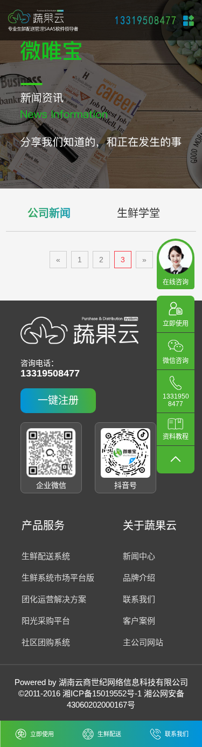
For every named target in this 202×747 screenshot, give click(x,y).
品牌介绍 (139, 577)
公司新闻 (49, 213)
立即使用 (42, 734)
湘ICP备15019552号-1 (102, 693)
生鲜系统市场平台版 (58, 577)
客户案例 (139, 620)
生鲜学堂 (138, 213)
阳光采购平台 (46, 620)
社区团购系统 (46, 642)
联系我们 (139, 599)
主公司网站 (143, 642)
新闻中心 (139, 556)
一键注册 (58, 400)
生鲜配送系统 (46, 556)
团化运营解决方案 (54, 599)
